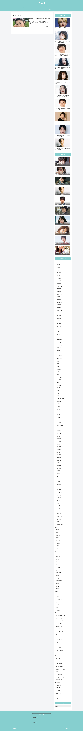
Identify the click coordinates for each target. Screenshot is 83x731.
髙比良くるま (60, 524)
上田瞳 (58, 296)
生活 (56, 655)
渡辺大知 (59, 521)
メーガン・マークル (61, 631)
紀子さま (58, 583)
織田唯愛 (59, 304)
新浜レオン (58, 540)
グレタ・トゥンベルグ (61, 618)
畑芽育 (58, 390)
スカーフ (58, 658)
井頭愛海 (59, 283)
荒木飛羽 (59, 454)
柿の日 (57, 671)
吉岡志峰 (59, 438)
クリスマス (58, 645)
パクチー (58, 690)
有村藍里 (59, 278)
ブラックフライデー (60, 639)
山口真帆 (59, 430)
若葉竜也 (59, 519)
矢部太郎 (59, 513)
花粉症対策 (58, 685)
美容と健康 (57, 682)
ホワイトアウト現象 (60, 669)
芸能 (56, 262)
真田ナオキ (58, 535)
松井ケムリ (59, 503)
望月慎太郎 (59, 599)
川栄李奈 (59, 312)
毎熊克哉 (59, 497)
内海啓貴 (59, 457)
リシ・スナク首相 (60, 620)
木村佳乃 (59, 323)
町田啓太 (59, 505)
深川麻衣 (59, 401)
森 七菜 (58, 428)
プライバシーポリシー (37, 720)
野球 (57, 602)
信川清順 (59, 387)
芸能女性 (58, 264)
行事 (56, 634)
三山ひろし (58, 548)
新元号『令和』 (59, 679)
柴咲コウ (59, 366)
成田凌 (58, 473)
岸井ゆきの (59, 318)
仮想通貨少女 (60, 307)
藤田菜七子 (59, 610)
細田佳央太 (59, 492)
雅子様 (57, 575)
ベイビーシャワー (60, 650)
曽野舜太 (59, 468)
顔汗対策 (58, 687)
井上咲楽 (59, 280)
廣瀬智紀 (59, 481)
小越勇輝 (59, 460)
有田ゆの (59, 275)
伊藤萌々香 (59, 286)
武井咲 (58, 371)
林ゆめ (58, 393)
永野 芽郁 (59, 382)
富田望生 (59, 374)
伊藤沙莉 (59, 288)
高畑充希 (59, 369)
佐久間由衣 (59, 339)
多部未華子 (59, 358)
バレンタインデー (60, 647)
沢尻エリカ (59, 345)
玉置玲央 (59, 470)
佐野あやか (59, 342)
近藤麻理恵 (58, 567)
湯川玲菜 (59, 436)
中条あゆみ (59, 377)
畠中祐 (58, 476)
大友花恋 (59, 299)
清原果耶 (59, 320)
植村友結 (59, 291)
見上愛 (58, 414)
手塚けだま (59, 329)
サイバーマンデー (60, 642)
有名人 (56, 551)
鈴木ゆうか (59, 353)
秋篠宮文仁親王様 (60, 580)
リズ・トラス (59, 623)
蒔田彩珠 (59, 422)
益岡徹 (58, 500)
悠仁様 (57, 588)
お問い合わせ (35, 717)
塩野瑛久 (59, 462)
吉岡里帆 (59, 441)
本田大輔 (59, 495)
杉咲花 (58, 350)
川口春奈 (59, 315)
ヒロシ (58, 478)
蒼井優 (58, 267)
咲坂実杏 (59, 337)
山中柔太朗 (59, 516)
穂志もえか (59, 347)
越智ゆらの (59, 302)
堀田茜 (58, 409)
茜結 (58, 270)
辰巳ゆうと (58, 537)
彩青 (57, 532)
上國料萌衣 (59, 294)
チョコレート (59, 695)
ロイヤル (57, 570)
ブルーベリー (59, 693)
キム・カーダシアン (60, 615)
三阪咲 (58, 417)
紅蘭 (58, 363)
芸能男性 (58, 452)
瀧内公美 (59, 446)
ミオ (58, 412)
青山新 (57, 529)
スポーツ (57, 591)
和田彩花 (59, 444)
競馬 (57, 607)
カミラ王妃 (58, 628)
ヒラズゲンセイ (59, 674)
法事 (57, 653)
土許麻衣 (59, 449)
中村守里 (59, 379)
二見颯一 (58, 545)
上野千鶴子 (58, 556)
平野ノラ (59, 395)
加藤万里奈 (59, 310)
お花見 (56, 698)
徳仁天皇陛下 (59, 572)
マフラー (58, 661)
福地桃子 (59, 404)
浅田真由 (59, 272)
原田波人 (58, 543)
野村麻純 (59, 385)
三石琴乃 (59, 420)
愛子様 (57, 578)
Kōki (58, 331)
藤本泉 (58, 406)
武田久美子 (59, 355)
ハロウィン (58, 637)
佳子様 (57, 586)
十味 (58, 361)
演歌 (56, 527)
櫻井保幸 (59, 465)
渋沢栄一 (58, 564)
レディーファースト (60, 677)
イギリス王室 (59, 626)
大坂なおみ (59, 596)
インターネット (59, 666)
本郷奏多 (59, 484)
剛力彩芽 (59, 334)
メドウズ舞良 (60, 425)
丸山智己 (59, 508)
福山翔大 (59, 489)
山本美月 (59, 433)
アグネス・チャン (60, 553)
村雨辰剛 (59, 511)
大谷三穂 (58, 562)
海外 (56, 612)
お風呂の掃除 (59, 663)
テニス (57, 594)
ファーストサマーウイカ (62, 398)
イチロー (59, 604)
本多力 (58, 487)
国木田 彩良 (59, 326)
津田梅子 (58, 559)
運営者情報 (35, 722)
